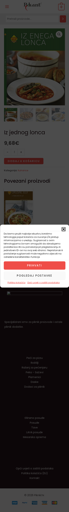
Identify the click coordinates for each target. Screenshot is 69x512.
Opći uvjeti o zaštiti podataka (43, 282)
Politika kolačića (16, 282)
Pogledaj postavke (34, 275)
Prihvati (34, 265)
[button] (63, 229)
